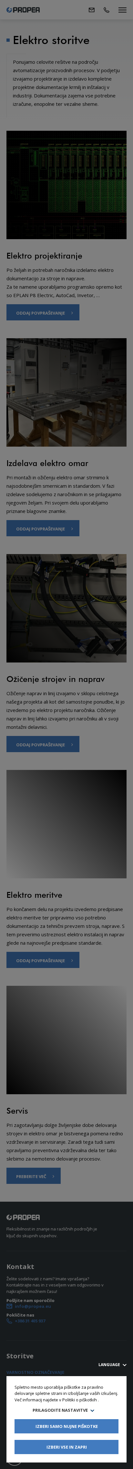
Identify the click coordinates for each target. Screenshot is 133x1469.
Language (109, 1365)
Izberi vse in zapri (66, 1447)
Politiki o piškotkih (79, 1400)
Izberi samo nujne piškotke (67, 1426)
